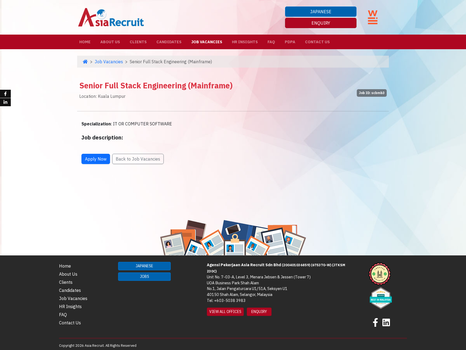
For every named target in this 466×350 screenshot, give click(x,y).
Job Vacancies (206, 41)
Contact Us (317, 41)
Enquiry (320, 23)
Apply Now (96, 159)
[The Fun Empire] (380, 297)
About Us (110, 41)
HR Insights (245, 41)
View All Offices (225, 311)
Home (86, 41)
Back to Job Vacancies (138, 159)
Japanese (320, 11)
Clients (138, 41)
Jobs (144, 276)
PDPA (290, 41)
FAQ (271, 41)
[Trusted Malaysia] (379, 273)
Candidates (168, 41)
